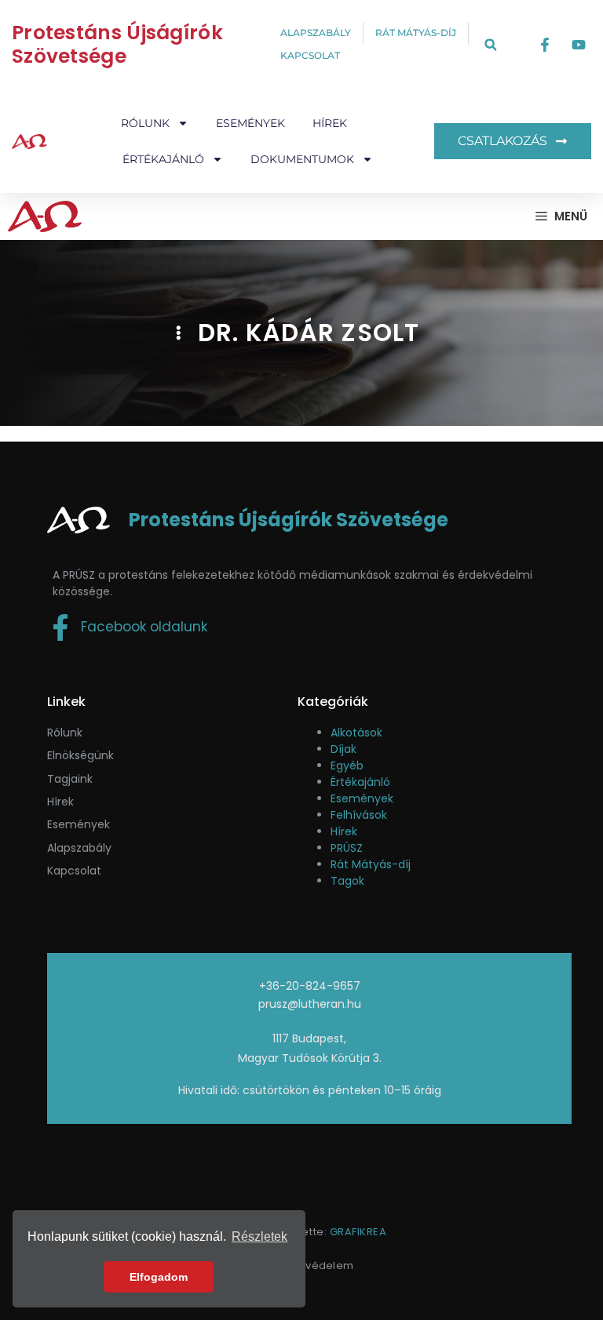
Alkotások (356, 732)
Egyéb (347, 765)
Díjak (343, 749)
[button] (490, 45)
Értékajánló (360, 782)
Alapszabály (79, 848)
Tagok (347, 881)
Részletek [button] (259, 1236)
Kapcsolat (74, 870)
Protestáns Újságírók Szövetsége (117, 44)
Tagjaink (70, 779)
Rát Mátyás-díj (371, 864)
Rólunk (64, 732)
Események (250, 123)
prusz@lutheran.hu (309, 1004)
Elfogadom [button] (159, 1277)
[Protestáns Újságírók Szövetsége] (45, 216)
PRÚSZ (347, 848)
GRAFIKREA (358, 1231)
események (78, 824)
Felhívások (359, 815)
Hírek (329, 123)
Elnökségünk (80, 755)
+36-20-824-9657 (309, 986)
